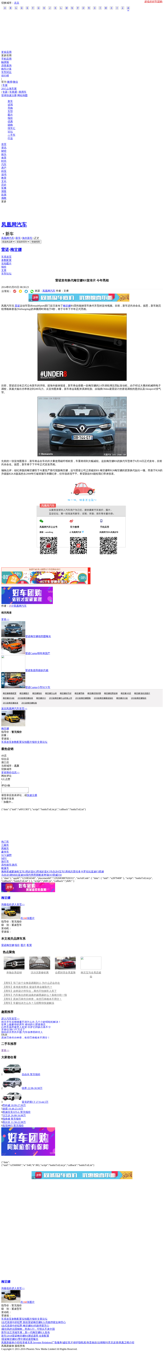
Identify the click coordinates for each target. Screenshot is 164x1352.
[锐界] (12, 1088)
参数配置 (6, 260)
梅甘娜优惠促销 (111, 693)
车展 (5, 85)
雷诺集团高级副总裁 (36, 670)
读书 (3, 174)
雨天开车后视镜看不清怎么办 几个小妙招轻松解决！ (31, 1022)
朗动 (12, 875)
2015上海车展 (9, 88)
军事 (3, 188)
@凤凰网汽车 (19, 605)
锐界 (24, 1088)
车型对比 (6, 72)
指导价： (6, 921)
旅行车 (5, 861)
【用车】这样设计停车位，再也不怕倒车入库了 (30, 991)
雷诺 (5, 249)
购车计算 (6, 69)
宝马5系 (63, 871)
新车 (10, 101)
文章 (3, 270)
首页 (3, 144)
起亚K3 (32, 871)
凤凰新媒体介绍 (10, 1342)
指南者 (6, 1118)
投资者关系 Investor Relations (35, 1342)
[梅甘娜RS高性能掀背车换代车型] (82, 380)
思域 (39, 871)
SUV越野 (6, 855)
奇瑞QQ (48, 875)
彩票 (3, 194)
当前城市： (7, 765)
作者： (5, 605)
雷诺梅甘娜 (7, 945)
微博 (9, 81)
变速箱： (6, 738)
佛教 (3, 198)
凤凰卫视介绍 (126, 1342)
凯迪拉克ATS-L (11, 1112)
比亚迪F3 (93, 871)
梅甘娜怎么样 (51, 693)
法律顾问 (102, 1342)
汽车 (3, 164)
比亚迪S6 (20, 875)
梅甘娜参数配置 (9, 693)
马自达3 (5, 875)
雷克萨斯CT (28, 1102)
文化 (3, 181)
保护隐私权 (79, 1342)
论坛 (10, 131)
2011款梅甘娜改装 (10, 703)
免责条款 (92, 1342)
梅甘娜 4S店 (126, 693)
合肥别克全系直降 (65, 972)
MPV (4, 858)
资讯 (3, 147)
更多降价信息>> (10, 772)
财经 (3, 151)
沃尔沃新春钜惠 (40, 972)
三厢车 (5, 845)
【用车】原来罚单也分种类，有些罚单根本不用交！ (32, 999)
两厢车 (5, 848)
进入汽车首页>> (10, 1018)
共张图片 (27, 918)
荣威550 (57, 875)
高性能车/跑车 (9, 864)
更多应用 (6, 52)
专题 (5, 92)
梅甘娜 (16, 249)
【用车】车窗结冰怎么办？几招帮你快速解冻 (28, 1003)
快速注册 (11, 95)
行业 (10, 138)
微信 (15, 81)
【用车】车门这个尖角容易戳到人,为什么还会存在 (31, 983)
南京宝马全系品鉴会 (91, 974)
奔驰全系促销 (14, 972)
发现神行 (8, 1125)
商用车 (22, 92)
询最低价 (6, 904)
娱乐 (3, 154)
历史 (3, 184)
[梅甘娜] (13, 725)
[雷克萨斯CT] (12, 1102)
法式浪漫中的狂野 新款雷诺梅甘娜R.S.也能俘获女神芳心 (34, 1322)
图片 (10, 114)
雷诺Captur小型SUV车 (37, 687)
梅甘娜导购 (79, 693)
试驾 (10, 104)
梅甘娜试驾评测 (94, 693)
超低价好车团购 (153, 1)
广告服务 (57, 1342)
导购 (10, 108)
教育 (3, 178)
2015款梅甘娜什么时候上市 (60, 698)
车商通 (13, 92)
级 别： (6, 925)
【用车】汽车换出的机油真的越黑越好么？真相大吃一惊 (35, 995)
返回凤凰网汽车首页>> (14, 708)
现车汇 (11, 128)
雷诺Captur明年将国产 (37, 653)
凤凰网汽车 (14, 224)
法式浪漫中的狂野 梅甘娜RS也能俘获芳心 (25, 1325)
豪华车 (5, 851)
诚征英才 (68, 1342)
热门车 (5, 841)
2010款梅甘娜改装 (25, 698)
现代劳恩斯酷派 (35, 875)
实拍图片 (6, 263)
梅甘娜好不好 (65, 693)
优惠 (10, 121)
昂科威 (6, 1105)
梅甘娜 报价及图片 (142, 693)
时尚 (3, 161)
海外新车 (27, 238)
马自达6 (54, 871)
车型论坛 (6, 273)
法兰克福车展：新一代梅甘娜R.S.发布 (28, 1332)
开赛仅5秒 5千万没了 (13, 1029)
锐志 (70, 871)
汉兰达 (6, 1115)
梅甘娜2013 (41, 698)
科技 (3, 171)
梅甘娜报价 (37, 693)
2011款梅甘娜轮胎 (29, 703)
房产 (3, 167)
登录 (3, 95)
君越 (101, 871)
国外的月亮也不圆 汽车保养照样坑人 (22, 1032)
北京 (16, 2)
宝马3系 (23, 871)
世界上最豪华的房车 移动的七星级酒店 (23, 1024)
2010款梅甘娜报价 (138, 698)
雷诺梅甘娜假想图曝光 (38, 636)
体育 (3, 157)
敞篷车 (5, 868)
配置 (29, 945)
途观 (5, 1108)
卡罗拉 (84, 871)
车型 (10, 111)
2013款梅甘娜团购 (83, 698)
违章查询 (6, 65)
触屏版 (5, 62)
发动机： (6, 928)
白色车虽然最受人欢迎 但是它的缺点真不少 (26, 1027)
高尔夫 (6, 1122)
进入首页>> (18, 904)
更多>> (5, 619)
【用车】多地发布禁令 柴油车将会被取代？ (27, 987)
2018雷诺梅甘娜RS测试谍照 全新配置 (28, 1335)
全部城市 (128, 8)
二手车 (11, 135)
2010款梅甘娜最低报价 (103, 698)
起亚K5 (46, 871)
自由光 (25, 1074)
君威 (9, 871)
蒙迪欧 (15, 871)
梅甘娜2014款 (8, 698)
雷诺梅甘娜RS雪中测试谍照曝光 (20, 1339)
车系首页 (6, 256)
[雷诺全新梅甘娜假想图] (82, 455)
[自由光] (12, 1074)
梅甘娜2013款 (122, 698)
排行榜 (5, 75)
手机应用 (6, 58)
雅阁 (3, 871)
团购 (10, 124)
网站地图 (22, 95)
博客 (3, 191)
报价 (10, 118)
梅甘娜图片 (24, 693)
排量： (5, 735)
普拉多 (77, 871)
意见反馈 (113, 1342)
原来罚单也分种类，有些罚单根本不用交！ (25, 1037)
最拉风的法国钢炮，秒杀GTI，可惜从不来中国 (28, 1329)
